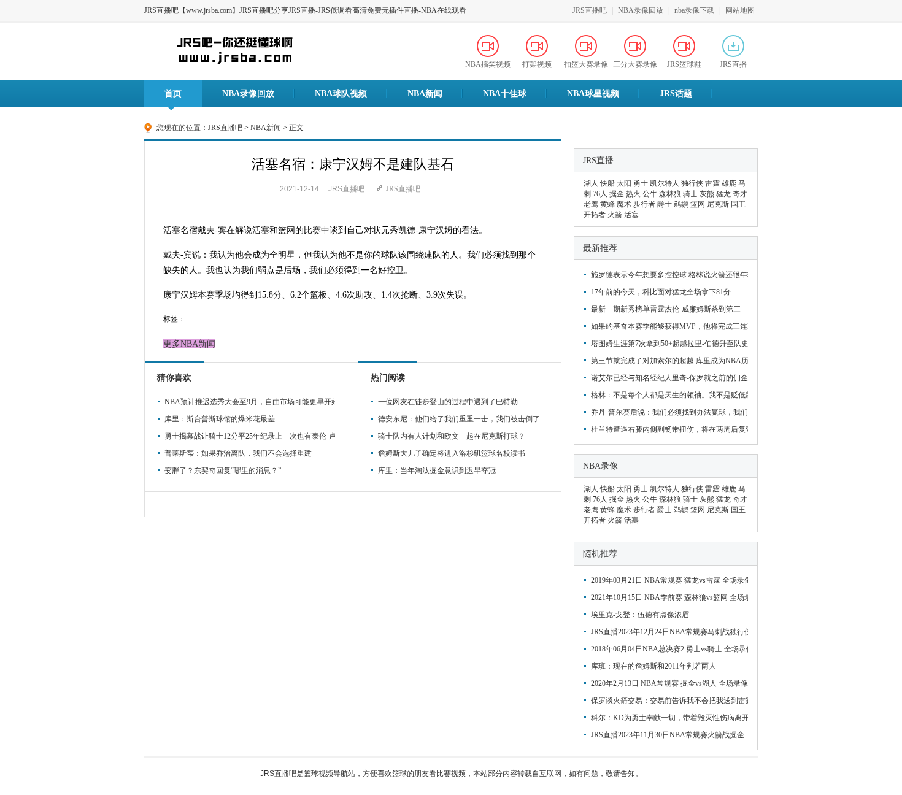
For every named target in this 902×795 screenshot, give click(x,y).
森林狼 (670, 194)
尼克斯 (718, 204)
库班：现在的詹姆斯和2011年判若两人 (653, 666)
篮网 (697, 204)
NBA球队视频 (341, 93)
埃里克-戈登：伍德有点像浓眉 (640, 614)
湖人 (591, 183)
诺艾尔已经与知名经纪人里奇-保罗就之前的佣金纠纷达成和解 (668, 378)
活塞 (631, 214)
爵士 (664, 204)
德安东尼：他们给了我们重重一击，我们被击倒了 (459, 419)
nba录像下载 (694, 10)
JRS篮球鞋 (684, 64)
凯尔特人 (664, 183)
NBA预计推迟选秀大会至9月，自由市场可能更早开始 (247, 402)
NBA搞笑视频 (488, 64)
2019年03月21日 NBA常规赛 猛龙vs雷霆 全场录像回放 (668, 580)
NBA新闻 (424, 93)
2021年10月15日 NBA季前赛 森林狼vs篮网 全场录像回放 (668, 597)
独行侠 (692, 183)
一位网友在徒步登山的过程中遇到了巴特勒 (448, 402)
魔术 (624, 204)
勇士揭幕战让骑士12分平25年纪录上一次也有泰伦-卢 (247, 436)
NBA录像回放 (640, 10)
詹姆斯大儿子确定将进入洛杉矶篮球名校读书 (451, 453)
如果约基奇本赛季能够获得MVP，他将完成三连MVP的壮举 (668, 326)
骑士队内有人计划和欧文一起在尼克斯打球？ (451, 436)
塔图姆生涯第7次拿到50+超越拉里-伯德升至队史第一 (668, 343)
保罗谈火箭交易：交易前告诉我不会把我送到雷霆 (668, 700)
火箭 (614, 214)
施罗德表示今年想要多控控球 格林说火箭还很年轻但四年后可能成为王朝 (668, 275)
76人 (600, 194)
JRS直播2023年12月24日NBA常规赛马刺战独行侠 (668, 632)
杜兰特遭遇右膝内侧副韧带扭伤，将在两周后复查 (668, 429)
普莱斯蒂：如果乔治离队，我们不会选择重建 (238, 453)
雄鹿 (729, 183)
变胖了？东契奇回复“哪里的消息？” (222, 470)
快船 (607, 183)
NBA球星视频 (593, 93)
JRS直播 (733, 64)
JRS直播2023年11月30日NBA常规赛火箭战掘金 (667, 735)
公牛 (649, 194)
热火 (633, 194)
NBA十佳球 (504, 93)
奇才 (740, 194)
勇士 (640, 183)
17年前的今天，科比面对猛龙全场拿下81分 (661, 292)
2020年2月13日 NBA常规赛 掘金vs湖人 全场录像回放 (668, 683)
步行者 (644, 204)
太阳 (624, 183)
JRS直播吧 (589, 10)
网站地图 (740, 10)
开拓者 (595, 214)
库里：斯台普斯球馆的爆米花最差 (219, 419)
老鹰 (591, 204)
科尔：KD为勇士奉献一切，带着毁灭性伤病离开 (668, 717)
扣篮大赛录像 (586, 64)
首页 (173, 93)
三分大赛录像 (635, 64)
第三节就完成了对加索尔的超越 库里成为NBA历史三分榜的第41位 (668, 360)
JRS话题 (676, 93)
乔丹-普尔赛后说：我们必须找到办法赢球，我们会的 (668, 412)
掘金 (616, 194)
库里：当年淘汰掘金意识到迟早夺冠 (437, 470)
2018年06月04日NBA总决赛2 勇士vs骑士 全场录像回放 (668, 649)
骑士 (690, 194)
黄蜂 (607, 204)
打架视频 (537, 64)
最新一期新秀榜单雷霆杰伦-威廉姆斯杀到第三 (666, 309)
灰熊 (707, 194)
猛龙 (723, 194)
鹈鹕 (681, 204)
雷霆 (712, 183)
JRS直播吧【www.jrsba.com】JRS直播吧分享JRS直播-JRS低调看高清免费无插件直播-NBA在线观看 (305, 10)
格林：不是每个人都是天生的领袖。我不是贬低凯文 (668, 395)
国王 (738, 204)
